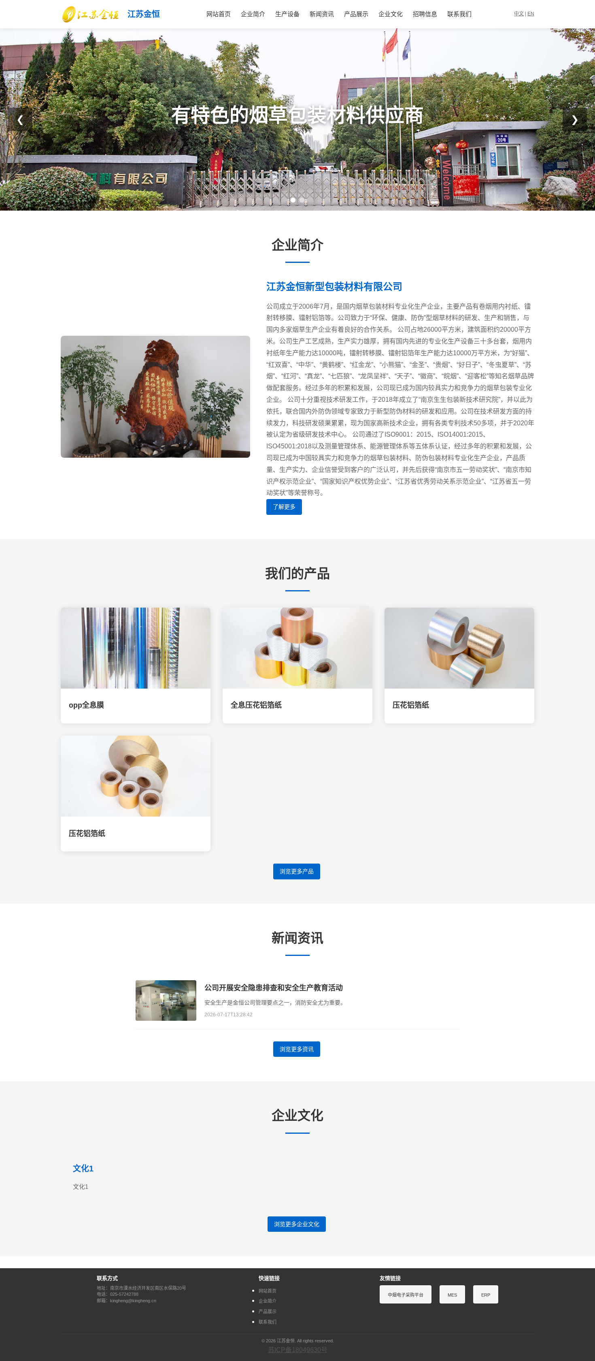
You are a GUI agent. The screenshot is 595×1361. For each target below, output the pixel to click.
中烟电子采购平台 (405, 1295)
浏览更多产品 (297, 871)
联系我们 (459, 14)
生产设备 (287, 14)
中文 (519, 14)
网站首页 (218, 14)
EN (530, 14)
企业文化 (390, 14)
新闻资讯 (322, 14)
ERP (485, 1295)
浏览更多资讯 (297, 1049)
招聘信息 (425, 14)
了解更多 (284, 506)
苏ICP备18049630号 (297, 1349)
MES (452, 1295)
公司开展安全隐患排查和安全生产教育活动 (273, 988)
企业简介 (253, 14)
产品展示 (356, 14)
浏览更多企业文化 (296, 1224)
